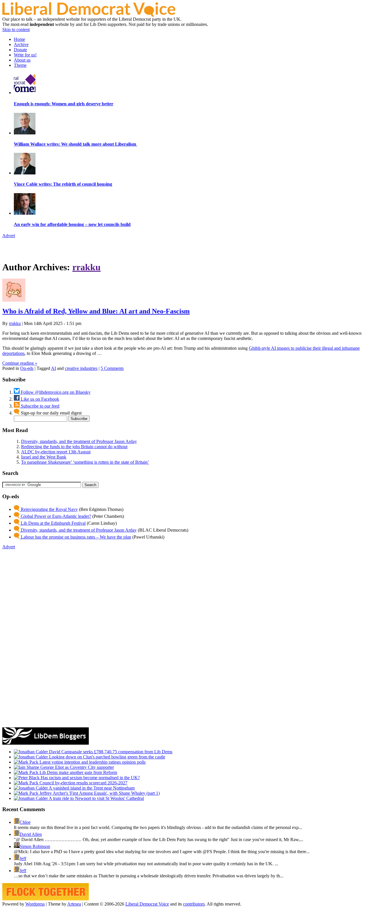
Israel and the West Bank (43, 456)
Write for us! (25, 54)
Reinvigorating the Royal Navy (49, 509)
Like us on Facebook (39, 399)
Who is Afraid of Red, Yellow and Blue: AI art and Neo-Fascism (96, 311)
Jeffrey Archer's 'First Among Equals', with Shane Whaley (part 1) (99, 793)
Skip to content (16, 29)
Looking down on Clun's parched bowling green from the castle (106, 756)
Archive (21, 44)
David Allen (31, 834)
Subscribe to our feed (39, 406)
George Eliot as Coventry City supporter (76, 767)
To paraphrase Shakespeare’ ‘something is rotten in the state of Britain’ (85, 462)
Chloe (25, 822)
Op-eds (26, 368)
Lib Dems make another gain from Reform (77, 772)
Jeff (23, 858)
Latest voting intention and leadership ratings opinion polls (92, 762)
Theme (20, 65)
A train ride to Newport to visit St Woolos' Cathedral (96, 798)
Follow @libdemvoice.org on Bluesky (55, 392)
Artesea (74, 904)
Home (19, 39)
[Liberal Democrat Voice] (88, 15)
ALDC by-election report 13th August (56, 451)
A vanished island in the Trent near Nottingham (91, 788)
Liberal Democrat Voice (147, 904)
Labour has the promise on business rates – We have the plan (75, 537)
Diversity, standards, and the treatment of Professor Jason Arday (79, 441)
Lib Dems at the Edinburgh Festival (53, 523)
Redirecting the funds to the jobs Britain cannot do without (74, 446)
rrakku (86, 267)
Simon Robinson (35, 846)
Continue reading (19, 363)
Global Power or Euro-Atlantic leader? (55, 516)
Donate (20, 49)
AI (53, 368)
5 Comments (112, 368)
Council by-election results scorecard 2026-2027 (82, 782)
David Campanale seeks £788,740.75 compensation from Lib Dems (110, 751)
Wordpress (35, 904)
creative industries (81, 368)
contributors (194, 904)
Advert (8, 235)
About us (22, 60)
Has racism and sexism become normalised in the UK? (89, 777)
